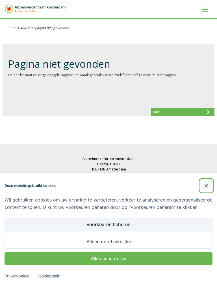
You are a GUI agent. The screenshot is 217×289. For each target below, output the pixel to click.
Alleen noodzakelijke (108, 241)
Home (12, 27)
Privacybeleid (17, 275)
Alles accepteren (109, 258)
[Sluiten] (206, 185)
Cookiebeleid (48, 275)
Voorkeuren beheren (108, 224)
